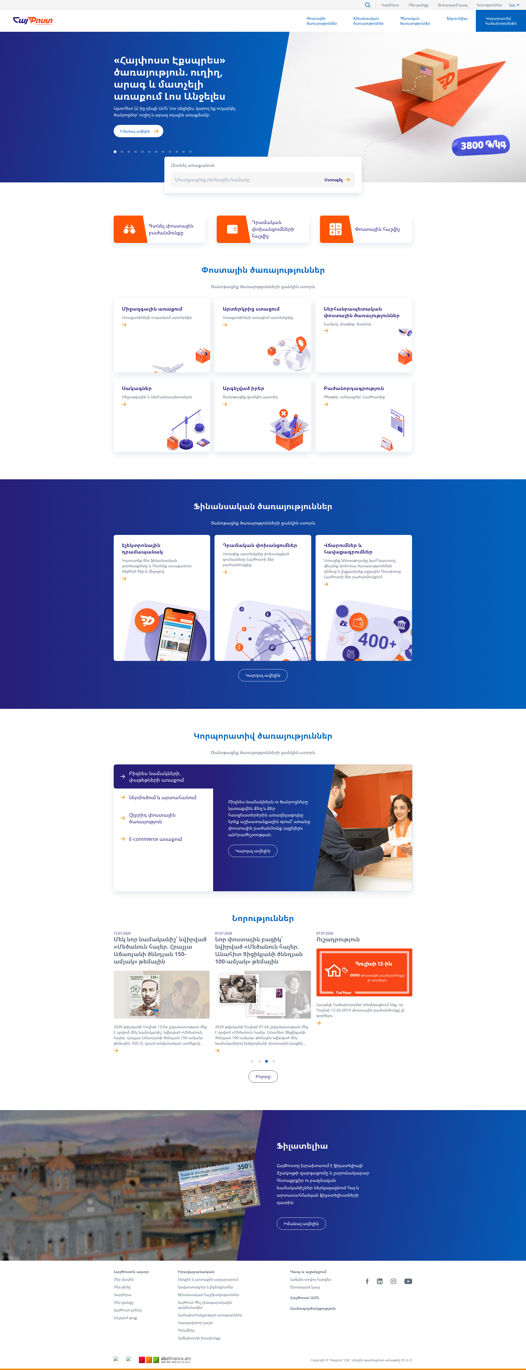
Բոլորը (263, 1076)
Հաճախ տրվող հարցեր (310, 1279)
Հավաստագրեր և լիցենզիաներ (205, 1287)
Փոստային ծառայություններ (322, 21)
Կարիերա (390, 4)
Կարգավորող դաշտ (195, 1322)
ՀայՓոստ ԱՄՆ (304, 1297)
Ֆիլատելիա (457, 18)
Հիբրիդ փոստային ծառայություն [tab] (152, 818)
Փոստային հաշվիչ (377, 229)
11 (183, 152)
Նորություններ (489, 4)
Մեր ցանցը (418, 4)
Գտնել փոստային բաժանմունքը (171, 229)
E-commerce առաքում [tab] (155, 839)
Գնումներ (186, 1330)
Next (419, 997)
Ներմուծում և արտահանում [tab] (162, 797)
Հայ (512, 4)
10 (177, 152)
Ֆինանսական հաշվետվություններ (208, 1294)
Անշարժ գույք (125, 1317)
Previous (107, 997)
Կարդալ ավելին (263, 675)
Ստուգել (333, 180)
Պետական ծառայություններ (415, 21)
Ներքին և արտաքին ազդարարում (208, 1279)
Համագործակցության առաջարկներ (210, 1314)
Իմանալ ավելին (135, 131)
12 (190, 152)
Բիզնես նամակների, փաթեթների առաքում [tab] (156, 776)
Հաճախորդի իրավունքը (199, 1337)
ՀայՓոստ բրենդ (128, 1310)
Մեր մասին (124, 1279)
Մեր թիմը (122, 1287)
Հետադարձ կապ (453, 4)
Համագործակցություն (313, 1308)
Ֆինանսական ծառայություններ (368, 21)
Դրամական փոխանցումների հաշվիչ (273, 229)
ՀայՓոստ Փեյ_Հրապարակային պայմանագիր (205, 1305)
